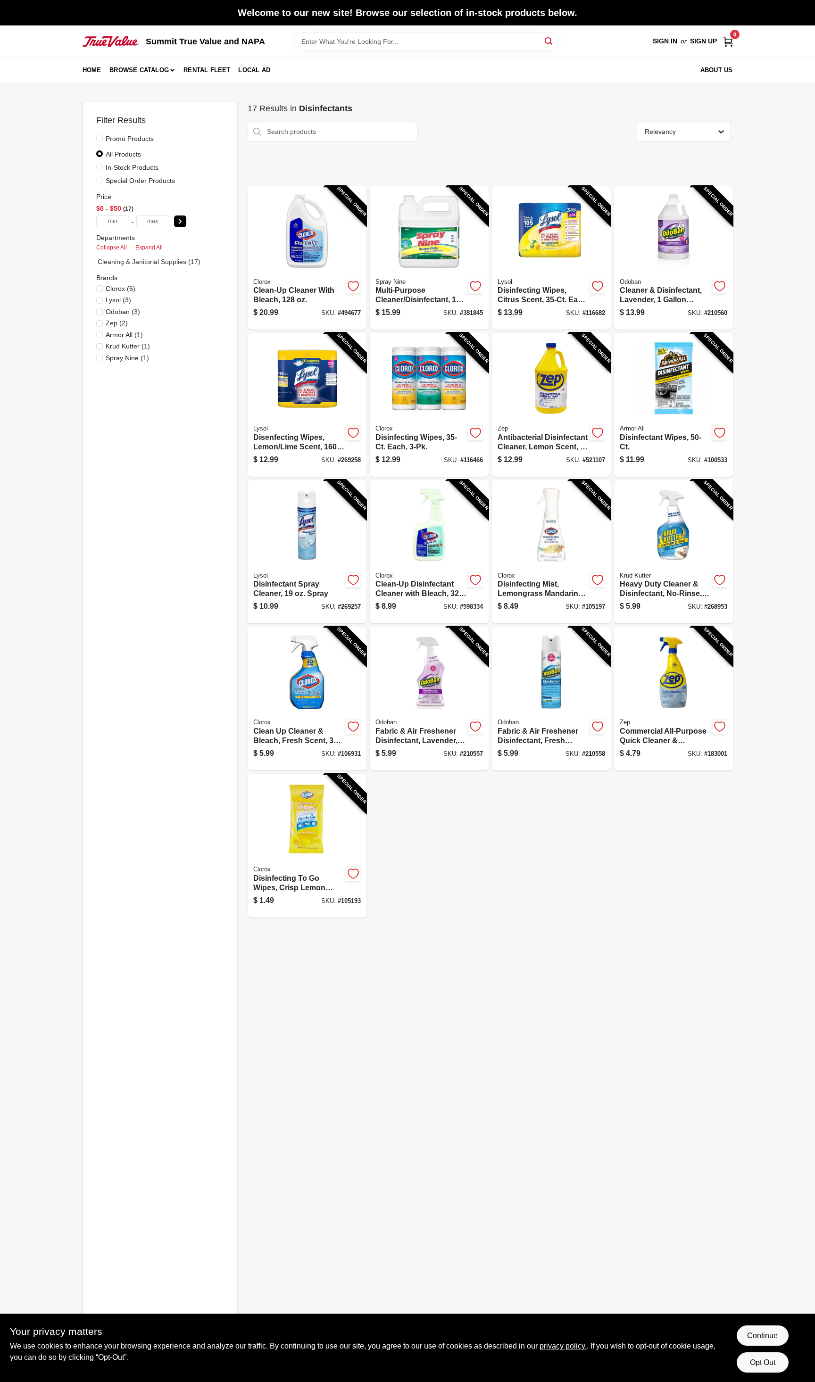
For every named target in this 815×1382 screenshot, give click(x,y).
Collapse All (111, 247)
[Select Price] (180, 221)
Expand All (149, 247)
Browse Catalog (139, 70)
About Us (716, 70)
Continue (762, 1336)
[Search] (549, 41)
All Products (123, 154)
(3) (118, 300)
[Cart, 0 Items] (728, 41)
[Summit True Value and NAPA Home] (111, 41)
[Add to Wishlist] (353, 286)
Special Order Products (140, 180)
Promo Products (130, 138)
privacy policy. (563, 1346)
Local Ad (254, 70)
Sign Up (703, 41)
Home (92, 70)
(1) (124, 335)
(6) (120, 288)
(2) (117, 323)
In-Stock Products (132, 167)
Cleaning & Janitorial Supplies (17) (149, 261)
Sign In (665, 41)
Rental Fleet (206, 70)
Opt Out (762, 1362)
